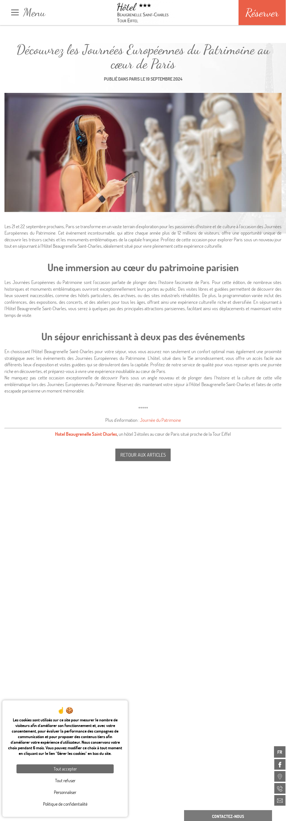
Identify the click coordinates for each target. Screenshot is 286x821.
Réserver (262, 12)
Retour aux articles (143, 454)
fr (279, 752)
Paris (134, 79)
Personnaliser (65, 792)
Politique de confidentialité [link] (65, 804)
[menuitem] (279, 764)
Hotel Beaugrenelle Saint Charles (86, 434)
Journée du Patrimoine (160, 420)
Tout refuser (65, 780)
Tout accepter (65, 769)
